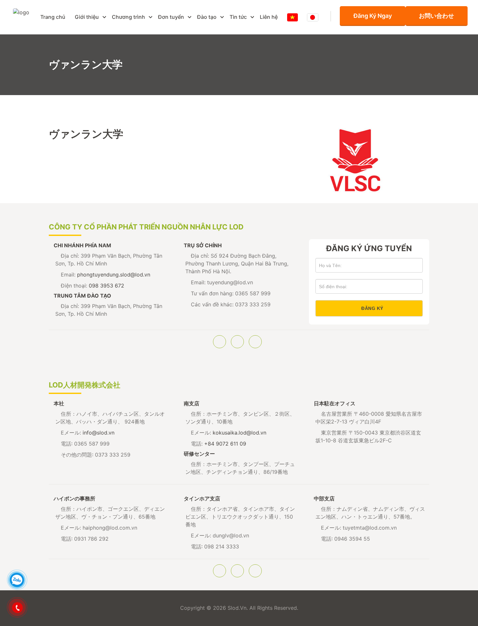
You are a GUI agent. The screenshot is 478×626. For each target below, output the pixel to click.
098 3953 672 (106, 285)
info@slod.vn (98, 432)
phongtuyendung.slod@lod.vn (113, 274)
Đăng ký (372, 308)
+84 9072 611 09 (225, 443)
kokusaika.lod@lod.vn (239, 432)
